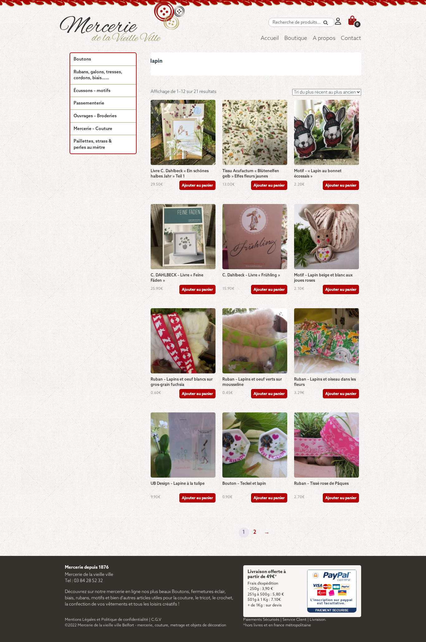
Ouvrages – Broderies (95, 116)
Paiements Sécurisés (261, 619)
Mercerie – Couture (93, 129)
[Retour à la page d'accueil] (136, 26)
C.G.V (156, 619)
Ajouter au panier (197, 185)
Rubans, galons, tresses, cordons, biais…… (98, 75)
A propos (324, 38)
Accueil (270, 38)
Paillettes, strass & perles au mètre (93, 144)
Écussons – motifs (92, 91)
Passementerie (89, 103)
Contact (351, 38)
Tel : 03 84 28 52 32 (84, 581)
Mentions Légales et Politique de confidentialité (106, 619)
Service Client (295, 619)
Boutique (295, 38)
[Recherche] (326, 23)
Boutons (82, 59)
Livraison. (318, 619)
